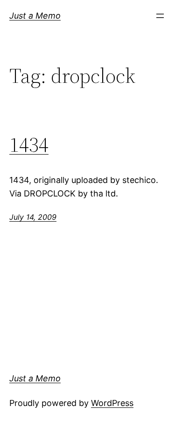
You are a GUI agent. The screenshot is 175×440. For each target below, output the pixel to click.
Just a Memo (35, 15)
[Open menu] (160, 15)
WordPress (112, 403)
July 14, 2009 (32, 217)
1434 (29, 145)
